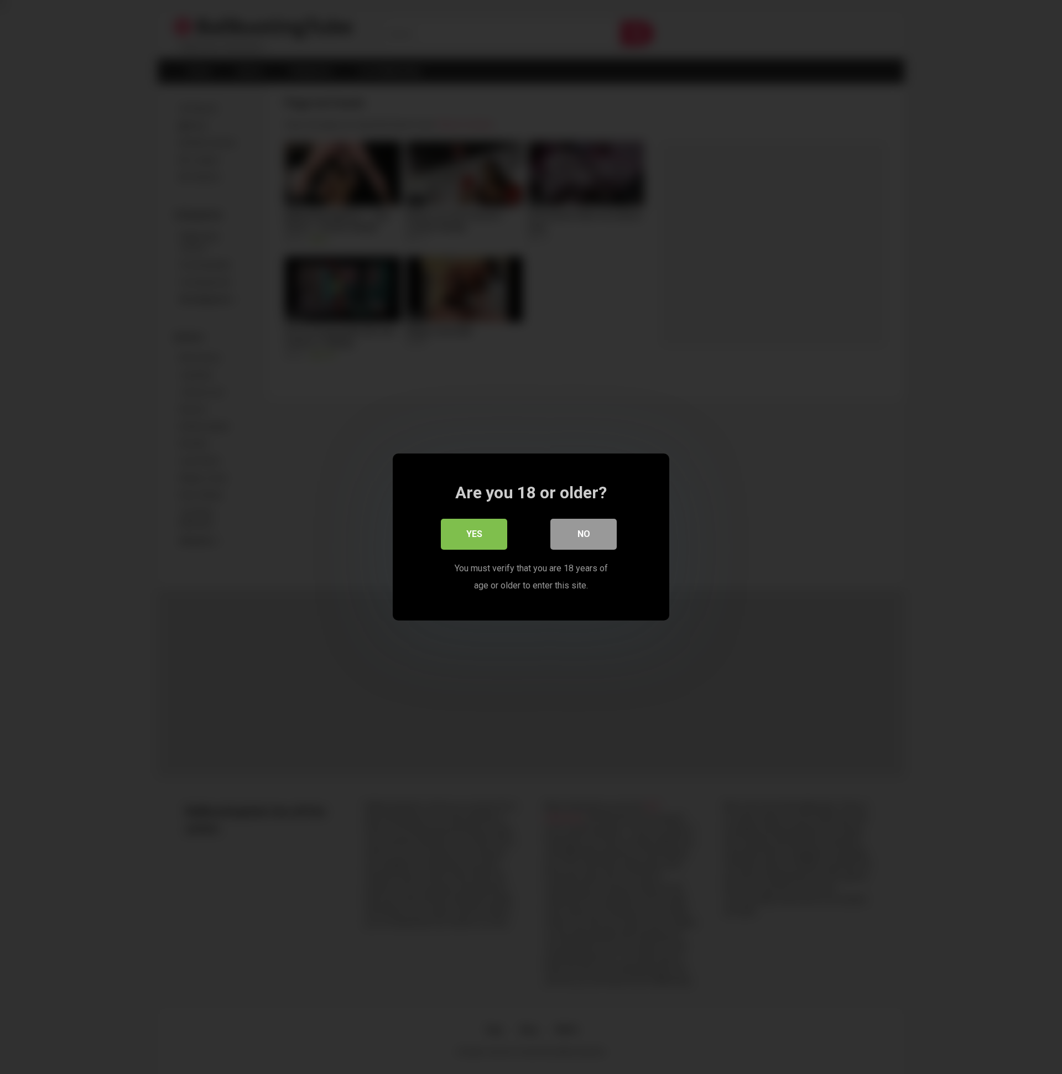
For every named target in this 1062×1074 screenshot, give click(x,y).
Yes (474, 534)
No (583, 534)
